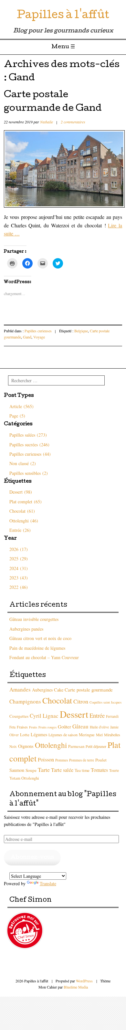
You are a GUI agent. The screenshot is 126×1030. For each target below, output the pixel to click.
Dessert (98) (20, 492)
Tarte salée (62, 769)
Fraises (22, 726)
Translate (48, 883)
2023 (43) (18, 578)
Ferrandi (112, 716)
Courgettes (18, 716)
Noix (13, 746)
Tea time (82, 770)
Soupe (31, 770)
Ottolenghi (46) (23, 521)
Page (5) (17, 416)
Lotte (24, 735)
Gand (27, 336)
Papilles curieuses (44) (30, 454)
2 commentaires (73, 121)
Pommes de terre (81, 760)
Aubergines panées (26, 629)
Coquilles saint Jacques (105, 702)
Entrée (97, 715)
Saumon (16, 770)
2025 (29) (18, 558)
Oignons (26, 746)
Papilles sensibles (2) (28, 473)
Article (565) (21, 406)
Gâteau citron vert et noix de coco (40, 638)
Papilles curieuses (38, 330)
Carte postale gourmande (89, 689)
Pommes (61, 760)
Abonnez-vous (32, 857)
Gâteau (80, 726)
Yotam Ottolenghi (24, 778)
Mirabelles (112, 734)
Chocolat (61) (22, 511)
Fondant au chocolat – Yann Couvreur (44, 657)
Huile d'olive (99, 727)
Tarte (44, 769)
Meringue (87, 735)
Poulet (101, 760)
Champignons (25, 701)
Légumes (39, 734)
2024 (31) (18, 568)
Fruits (33, 727)
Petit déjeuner (96, 746)
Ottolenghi (51, 745)
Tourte (114, 770)
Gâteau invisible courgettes (33, 619)
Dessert (74, 714)
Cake (58, 690)
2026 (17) (18, 549)
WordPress (84, 980)
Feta (12, 727)
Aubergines (42, 690)
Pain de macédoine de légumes (37, 648)
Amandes (20, 689)
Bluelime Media (76, 987)
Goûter (64, 726)
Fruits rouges (47, 727)
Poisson (46, 759)
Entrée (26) (20, 530)
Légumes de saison (63, 734)
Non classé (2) (22, 463)
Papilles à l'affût (63, 16)
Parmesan (76, 746)
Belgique (81, 330)
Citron (80, 701)
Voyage (39, 336)
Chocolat (57, 700)
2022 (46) (18, 587)
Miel (99, 734)
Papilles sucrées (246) (29, 444)
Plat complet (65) (25, 501)
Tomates (99, 769)
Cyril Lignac (44, 715)
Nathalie (46, 121)
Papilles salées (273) (28, 435)
